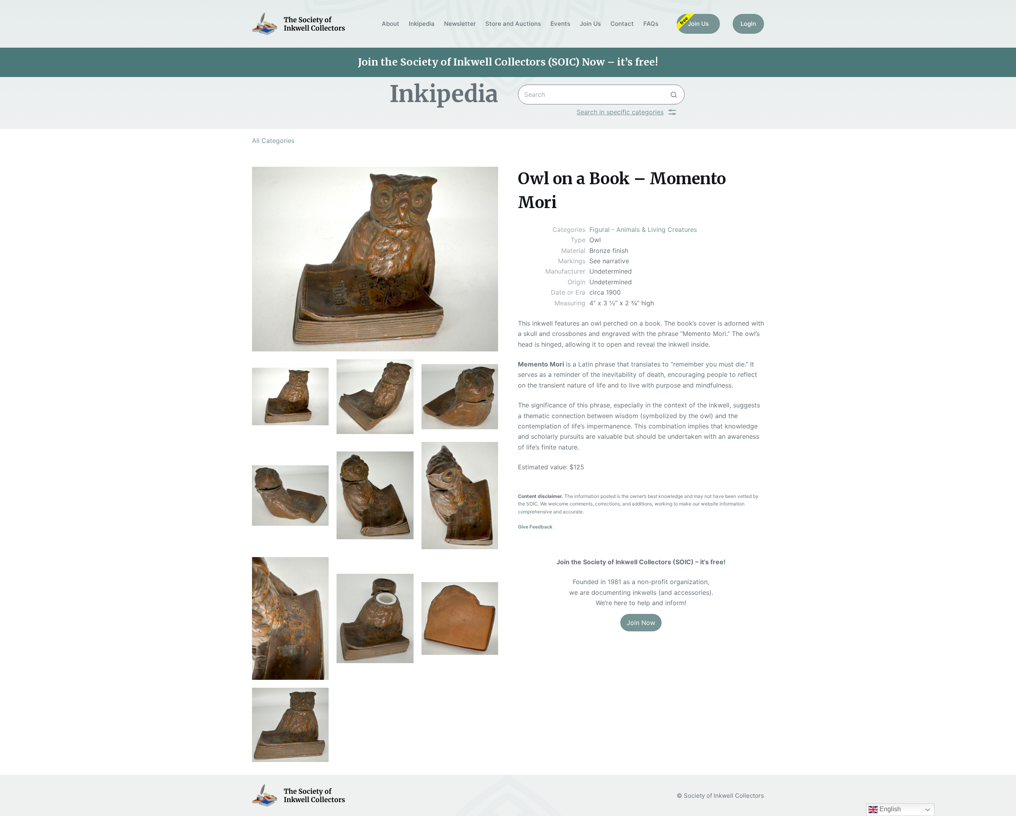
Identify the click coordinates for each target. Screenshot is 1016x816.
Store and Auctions (513, 23)
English (889, 809)
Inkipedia (422, 23)
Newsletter (460, 23)
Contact (622, 23)
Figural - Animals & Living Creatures (643, 229)
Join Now (641, 623)
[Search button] (674, 94)
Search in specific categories (620, 112)
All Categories (273, 141)
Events (560, 23)
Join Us (590, 23)
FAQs (650, 23)
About (390, 23)
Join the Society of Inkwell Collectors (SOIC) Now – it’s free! (508, 62)
